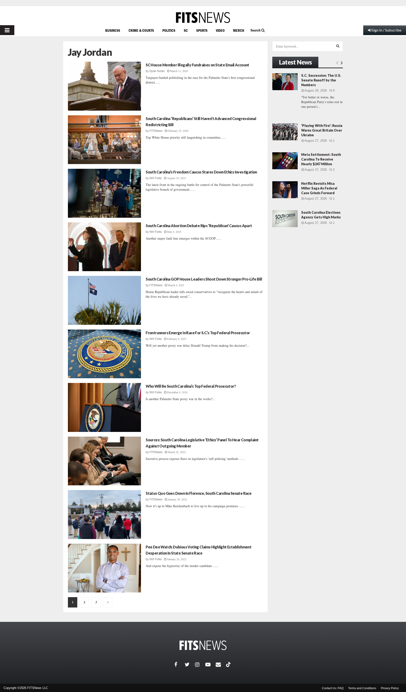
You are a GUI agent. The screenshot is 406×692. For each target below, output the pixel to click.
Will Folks (155, 178)
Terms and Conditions (362, 688)
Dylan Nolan (157, 71)
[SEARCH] (338, 46)
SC (186, 30)
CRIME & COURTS (141, 30)
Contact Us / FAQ (333, 688)
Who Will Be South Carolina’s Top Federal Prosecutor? (191, 386)
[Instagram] (200, 664)
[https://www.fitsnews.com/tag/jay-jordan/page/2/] (108, 602)
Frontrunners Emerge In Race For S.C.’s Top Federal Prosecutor (198, 332)
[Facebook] (179, 664)
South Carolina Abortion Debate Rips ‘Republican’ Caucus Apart (199, 225)
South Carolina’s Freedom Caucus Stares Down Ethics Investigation (201, 172)
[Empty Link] (337, 62)
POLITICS (168, 30)
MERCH (238, 30)
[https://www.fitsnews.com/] (203, 17)
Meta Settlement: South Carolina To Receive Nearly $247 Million (321, 159)
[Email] (221, 664)
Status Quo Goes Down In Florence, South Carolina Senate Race (198, 493)
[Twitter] (190, 664)
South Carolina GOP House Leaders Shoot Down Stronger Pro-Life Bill (204, 279)
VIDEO (220, 30)
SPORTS (201, 30)
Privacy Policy (390, 688)
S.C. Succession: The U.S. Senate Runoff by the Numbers (321, 80)
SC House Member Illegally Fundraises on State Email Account (197, 65)
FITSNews (155, 131)
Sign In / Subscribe (386, 30)
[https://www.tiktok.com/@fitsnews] (229, 664)
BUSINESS (112, 30)
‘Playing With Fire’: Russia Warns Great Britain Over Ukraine (321, 130)
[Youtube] (210, 664)
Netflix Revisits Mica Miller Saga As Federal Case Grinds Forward (319, 188)
